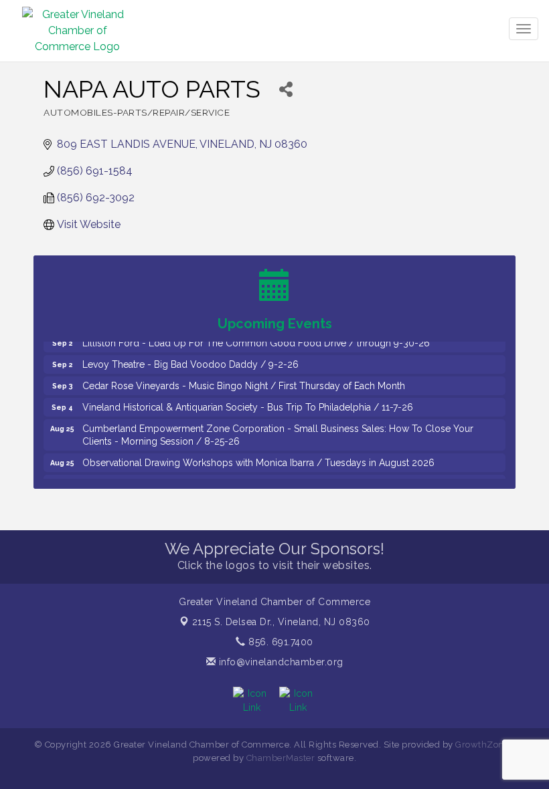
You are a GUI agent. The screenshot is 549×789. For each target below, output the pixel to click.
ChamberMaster (280, 758)
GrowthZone (482, 745)
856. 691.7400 (279, 642)
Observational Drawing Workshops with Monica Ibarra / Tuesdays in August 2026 (258, 457)
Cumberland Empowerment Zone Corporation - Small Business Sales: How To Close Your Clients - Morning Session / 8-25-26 (277, 429)
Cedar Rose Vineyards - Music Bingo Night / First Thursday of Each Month (243, 380)
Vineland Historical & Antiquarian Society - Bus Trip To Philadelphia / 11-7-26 (247, 402)
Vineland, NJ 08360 (281, 621)
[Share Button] (285, 89)
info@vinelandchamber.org (279, 662)
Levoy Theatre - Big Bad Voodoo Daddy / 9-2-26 (190, 359)
